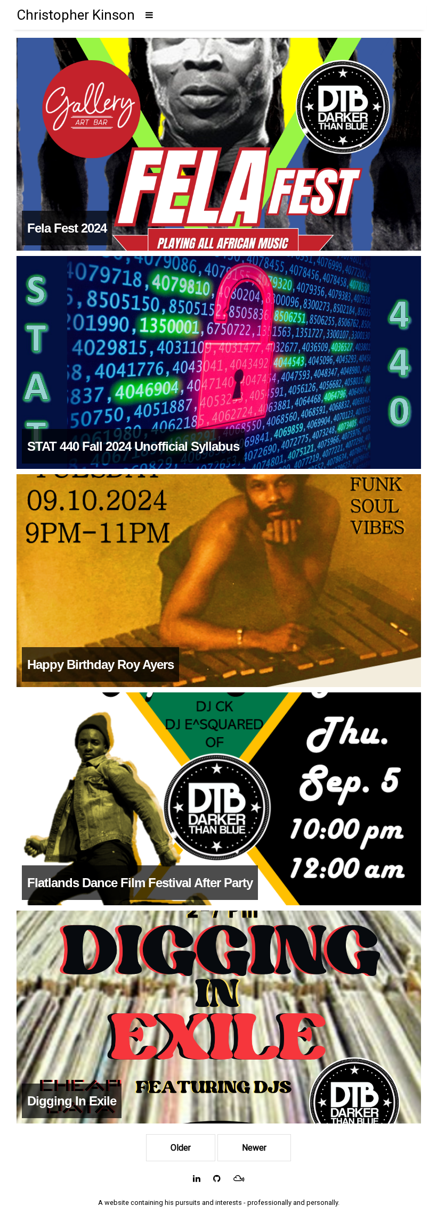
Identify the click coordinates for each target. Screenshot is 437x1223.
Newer (254, 1148)
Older (181, 1148)
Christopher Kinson (76, 15)
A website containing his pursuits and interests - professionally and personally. (218, 1203)
